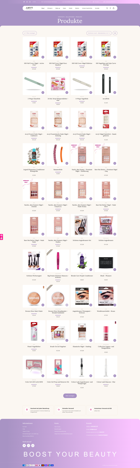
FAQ (24, 429)
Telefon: (92, 426)
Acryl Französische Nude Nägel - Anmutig (58, 135)
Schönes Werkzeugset (34, 276)
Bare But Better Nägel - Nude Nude (34, 241)
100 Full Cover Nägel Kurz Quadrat (58, 64)
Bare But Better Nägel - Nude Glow (106, 205)
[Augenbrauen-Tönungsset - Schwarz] (82, 296)
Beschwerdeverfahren (28, 436)
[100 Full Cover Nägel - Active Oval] (34, 48)
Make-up (57, 8)
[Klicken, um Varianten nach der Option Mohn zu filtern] (115, 323)
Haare (64, 8)
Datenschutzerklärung (60, 431)
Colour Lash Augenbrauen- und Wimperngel (82, 382)
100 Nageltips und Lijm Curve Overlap (106, 64)
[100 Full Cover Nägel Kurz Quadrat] (58, 48)
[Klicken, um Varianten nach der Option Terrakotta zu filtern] (43, 286)
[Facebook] (24, 1)
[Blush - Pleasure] (106, 260)
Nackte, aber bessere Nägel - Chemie (34, 205)
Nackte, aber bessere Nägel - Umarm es (58, 205)
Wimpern (49, 8)
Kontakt (97, 8)
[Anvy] (29, 8)
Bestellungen (57, 429)
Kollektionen (70, 17)
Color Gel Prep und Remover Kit (58, 382)
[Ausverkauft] (66, 269)
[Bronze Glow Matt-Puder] (34, 296)
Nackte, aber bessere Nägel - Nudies (58, 241)
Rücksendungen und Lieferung (30, 433)
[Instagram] (27, 1)
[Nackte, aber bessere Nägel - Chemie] (34, 190)
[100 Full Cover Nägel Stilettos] (82, 48)
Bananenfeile (58, 169)
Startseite (61, 17)
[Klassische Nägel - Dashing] (82, 331)
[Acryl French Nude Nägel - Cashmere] (34, 119)
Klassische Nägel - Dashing (82, 346)
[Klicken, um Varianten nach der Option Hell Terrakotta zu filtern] (43, 287)
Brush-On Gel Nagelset (58, 346)
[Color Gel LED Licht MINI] (34, 367)
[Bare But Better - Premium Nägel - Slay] (106, 154)
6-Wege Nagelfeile (82, 99)
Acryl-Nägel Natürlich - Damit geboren (106, 135)
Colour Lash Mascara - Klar (106, 382)
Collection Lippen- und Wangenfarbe (106, 347)
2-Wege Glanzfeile (34, 99)
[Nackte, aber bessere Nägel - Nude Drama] (82, 190)
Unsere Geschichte (87, 8)
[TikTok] (29, 1)
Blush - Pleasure (105, 276)
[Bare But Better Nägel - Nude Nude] (34, 225)
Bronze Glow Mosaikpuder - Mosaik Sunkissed (58, 312)
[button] (107, 8)
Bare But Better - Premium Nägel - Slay (106, 170)
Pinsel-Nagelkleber (34, 346)
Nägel (42, 8)
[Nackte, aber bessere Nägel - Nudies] (58, 225)
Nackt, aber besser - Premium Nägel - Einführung (82, 170)
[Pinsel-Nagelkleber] (34, 331)
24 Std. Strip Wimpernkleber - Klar (58, 99)
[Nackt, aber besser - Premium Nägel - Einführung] (82, 154)
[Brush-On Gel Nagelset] (58, 331)
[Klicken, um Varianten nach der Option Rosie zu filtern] (115, 322)
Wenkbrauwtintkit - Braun (106, 311)
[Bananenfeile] (58, 154)
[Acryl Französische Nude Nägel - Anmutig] (58, 119)
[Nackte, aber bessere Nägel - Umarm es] (58, 190)
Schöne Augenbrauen (106, 240)
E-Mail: (91, 429)
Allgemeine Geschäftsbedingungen (63, 433)
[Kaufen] (42, 57)
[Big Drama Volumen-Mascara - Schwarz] (58, 260)
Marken (77, 8)
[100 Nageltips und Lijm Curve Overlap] (106, 48)
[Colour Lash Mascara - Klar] (106, 367)
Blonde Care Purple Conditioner (82, 276)
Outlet (70, 8)
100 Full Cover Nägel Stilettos (82, 63)
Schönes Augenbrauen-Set (82, 240)
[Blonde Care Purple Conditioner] (82, 260)
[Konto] (110, 8)
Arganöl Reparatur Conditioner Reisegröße (34, 170)
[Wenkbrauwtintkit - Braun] (106, 296)
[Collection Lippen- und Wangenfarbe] (106, 331)
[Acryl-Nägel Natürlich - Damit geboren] (106, 119)
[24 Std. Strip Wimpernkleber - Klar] (58, 83)
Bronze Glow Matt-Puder (34, 311)
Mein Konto (57, 426)
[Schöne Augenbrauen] (106, 225)
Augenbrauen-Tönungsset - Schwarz (82, 312)
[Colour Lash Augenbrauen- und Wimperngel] (82, 367)
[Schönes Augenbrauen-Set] (82, 225)
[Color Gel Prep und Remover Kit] (58, 367)
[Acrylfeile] (106, 83)
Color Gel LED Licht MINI (34, 382)
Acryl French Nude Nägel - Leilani (82, 135)
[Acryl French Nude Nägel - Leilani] (82, 119)
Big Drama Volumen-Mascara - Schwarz (58, 276)
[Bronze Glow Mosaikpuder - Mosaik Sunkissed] (58, 296)
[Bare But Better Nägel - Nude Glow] (106, 190)
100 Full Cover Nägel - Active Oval (34, 64)
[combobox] (97, 2)
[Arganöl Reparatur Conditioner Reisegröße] (34, 154)
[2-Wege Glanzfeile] (34, 83)
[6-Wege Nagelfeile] (82, 83)
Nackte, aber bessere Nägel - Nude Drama (82, 205)
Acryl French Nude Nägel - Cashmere (34, 135)
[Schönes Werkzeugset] (34, 260)
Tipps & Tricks (26, 431)
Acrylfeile (106, 99)
